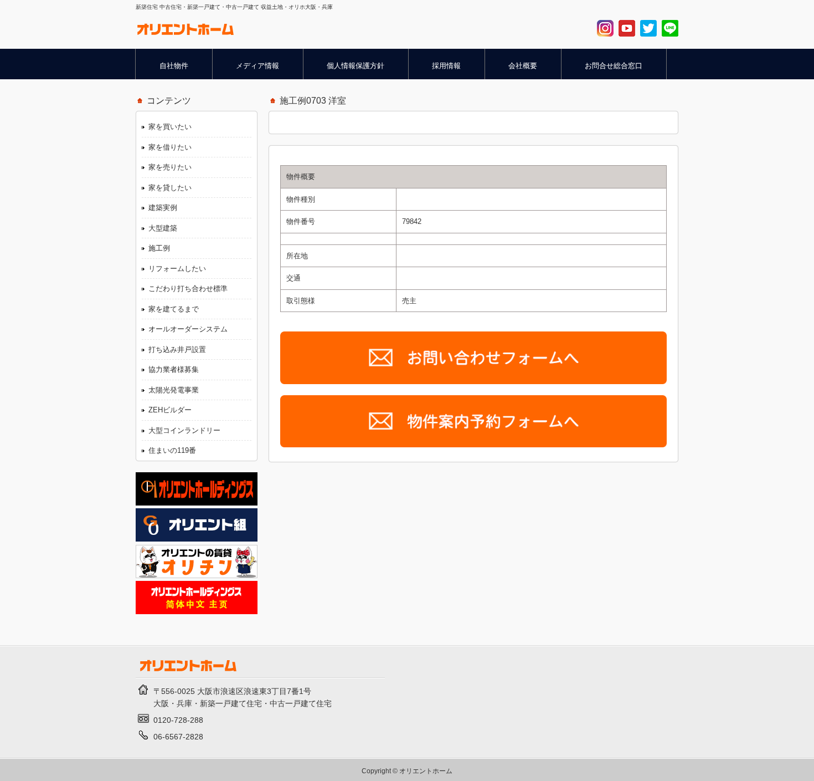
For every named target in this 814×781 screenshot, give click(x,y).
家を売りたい (170, 167)
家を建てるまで (173, 309)
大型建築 (162, 228)
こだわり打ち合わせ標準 (188, 288)
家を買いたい (170, 126)
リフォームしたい (177, 268)
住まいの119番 (172, 450)
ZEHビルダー (170, 410)
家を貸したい (170, 187)
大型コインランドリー (184, 430)
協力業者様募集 (173, 369)
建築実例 (162, 207)
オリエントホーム (425, 770)
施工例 (159, 248)
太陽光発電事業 (173, 390)
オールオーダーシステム (188, 329)
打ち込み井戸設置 (177, 349)
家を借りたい (170, 147)
